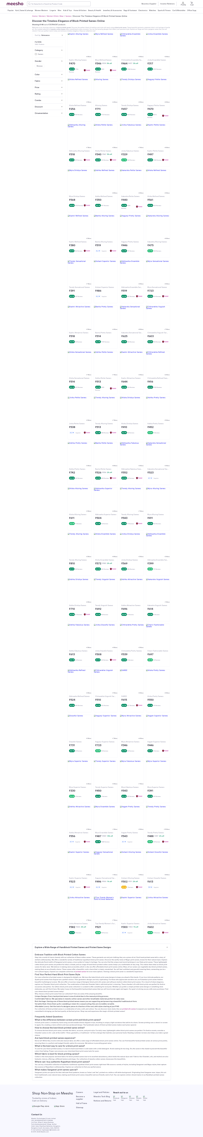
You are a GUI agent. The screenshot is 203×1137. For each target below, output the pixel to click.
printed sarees (81, 971)
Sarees (68, 16)
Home (34, 16)
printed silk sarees (129, 1009)
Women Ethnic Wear (55, 16)
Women (42, 16)
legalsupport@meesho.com (51, 1130)
